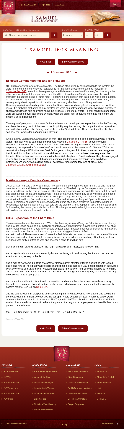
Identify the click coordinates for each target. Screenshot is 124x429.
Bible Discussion (75, 377)
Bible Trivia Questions (45, 371)
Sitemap (101, 393)
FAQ (99, 388)
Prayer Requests (76, 404)
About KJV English (105, 377)
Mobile (59, 4)
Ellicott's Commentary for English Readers (35, 80)
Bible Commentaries (73, 61)
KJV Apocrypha (11, 388)
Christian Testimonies (78, 382)
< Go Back (45, 61)
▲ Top (64, 425)
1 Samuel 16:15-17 (16, 91)
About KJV (102, 371)
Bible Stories (40, 399)
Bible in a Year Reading (45, 404)
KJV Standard (28, 4)
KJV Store (8, 399)
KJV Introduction (12, 382)
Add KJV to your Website (80, 388)
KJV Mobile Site (11, 393)
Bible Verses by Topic (44, 393)
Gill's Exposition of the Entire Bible (30, 218)
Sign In (116, 4)
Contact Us (102, 399)
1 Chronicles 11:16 (34, 165)
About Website (104, 382)
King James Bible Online (9, 7)
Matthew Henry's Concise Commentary (33, 180)
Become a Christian (77, 399)
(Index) (74, 30)
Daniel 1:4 (41, 287)
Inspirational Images (43, 382)
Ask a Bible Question (78, 371)
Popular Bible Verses (44, 388)
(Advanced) (34, 30)
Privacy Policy (107, 424)
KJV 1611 (46, 4)
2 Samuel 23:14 (14, 165)
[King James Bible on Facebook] (117, 425)
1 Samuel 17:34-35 (77, 141)
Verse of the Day (42, 377)
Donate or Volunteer (77, 393)
